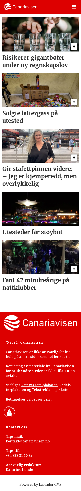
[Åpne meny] (74, 7)
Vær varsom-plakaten (39, 385)
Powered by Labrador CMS (40, 485)
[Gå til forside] (21, 7)
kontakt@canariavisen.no (28, 441)
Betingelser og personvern (29, 399)
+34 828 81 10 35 (19, 455)
